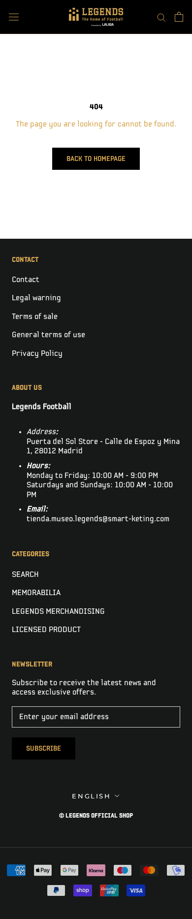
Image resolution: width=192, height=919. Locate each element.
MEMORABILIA (36, 593)
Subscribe (43, 748)
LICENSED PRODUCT (46, 630)
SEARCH (25, 574)
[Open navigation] (14, 17)
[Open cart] (179, 17)
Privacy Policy (37, 353)
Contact (25, 280)
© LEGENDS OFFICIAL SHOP (96, 816)
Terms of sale (35, 317)
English (91, 796)
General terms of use (48, 335)
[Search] (161, 17)
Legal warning (36, 298)
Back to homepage (96, 158)
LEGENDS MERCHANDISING (58, 611)
